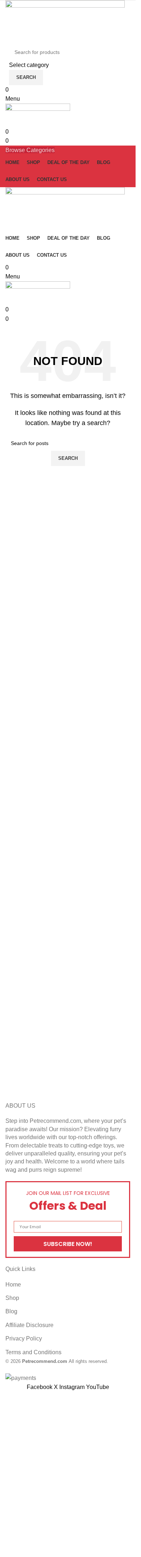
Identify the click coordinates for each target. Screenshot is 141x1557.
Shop (12, 1298)
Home (13, 1284)
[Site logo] (65, 21)
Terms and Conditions (33, 1352)
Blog (11, 1311)
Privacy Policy (23, 1338)
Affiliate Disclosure (29, 1325)
